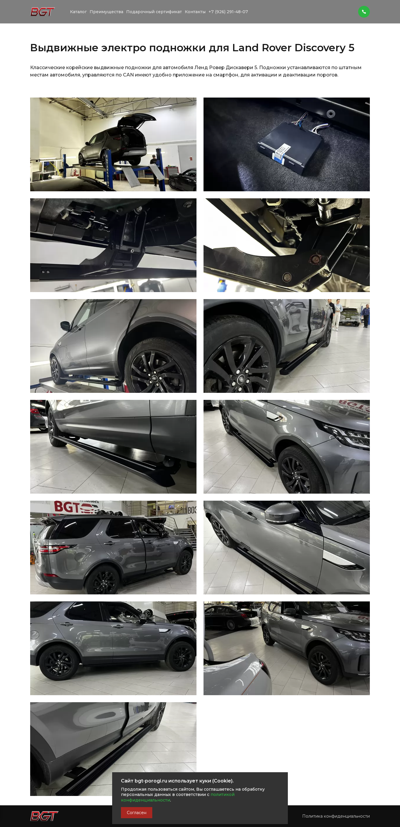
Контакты (195, 11)
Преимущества (106, 11)
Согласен (136, 812)
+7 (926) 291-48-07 (228, 11)
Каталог (78, 11)
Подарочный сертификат (154, 11)
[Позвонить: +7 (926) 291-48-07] (364, 8)
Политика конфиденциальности (336, 816)
